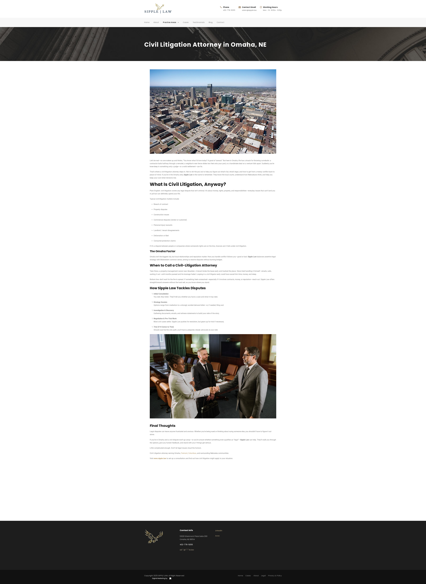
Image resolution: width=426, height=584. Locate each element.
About (156, 22)
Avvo (217, 536)
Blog (211, 22)
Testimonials (199, 22)
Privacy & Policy (275, 575)
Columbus (192, 453)
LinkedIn (218, 530)
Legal (263, 575)
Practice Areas (169, 22)
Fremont (184, 453)
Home (146, 22)
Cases (186, 22)
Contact (220, 22)
